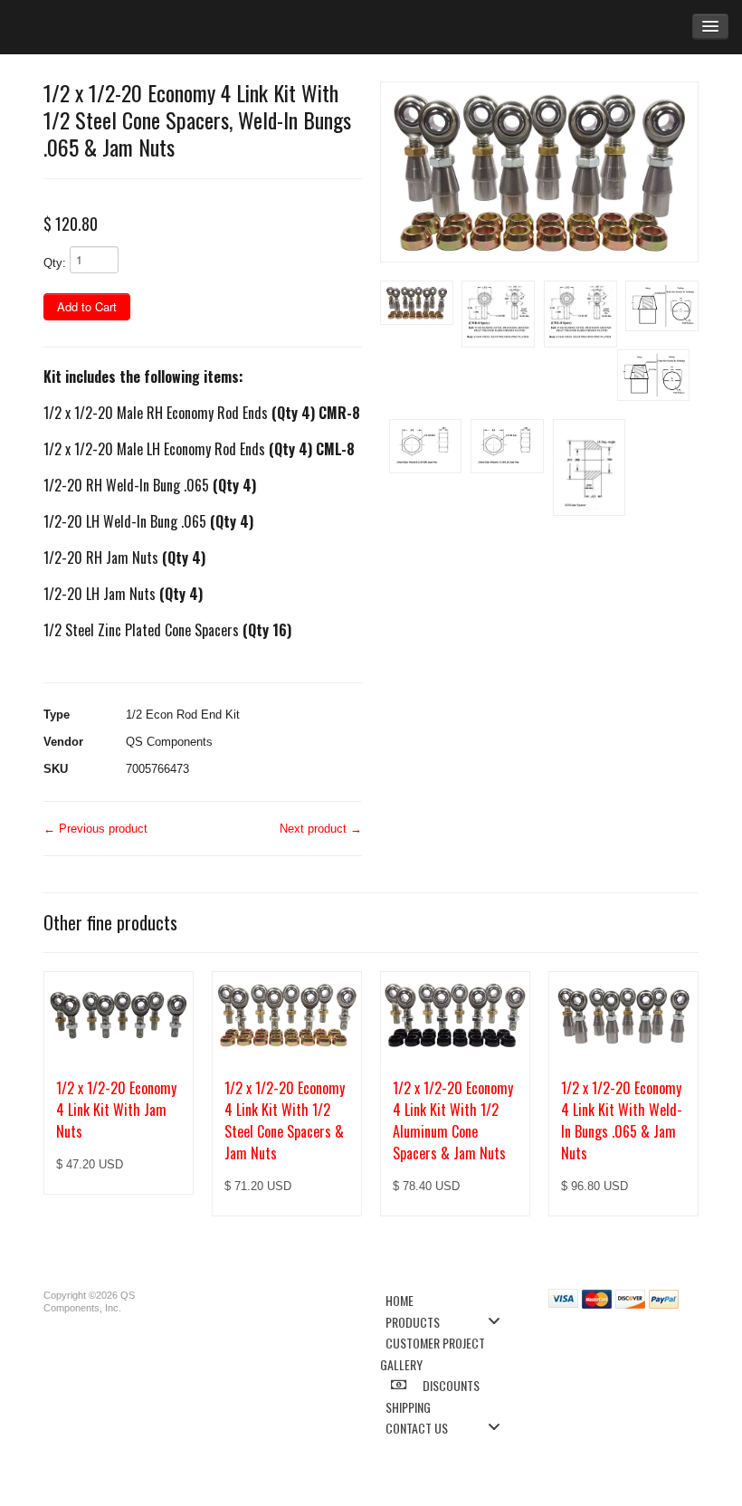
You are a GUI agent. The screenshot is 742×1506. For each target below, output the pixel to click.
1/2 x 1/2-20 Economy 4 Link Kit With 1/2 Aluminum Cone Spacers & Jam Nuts (453, 1120)
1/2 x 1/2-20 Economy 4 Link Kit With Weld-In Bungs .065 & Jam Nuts (621, 1120)
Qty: (54, 263)
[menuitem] (448, 1299)
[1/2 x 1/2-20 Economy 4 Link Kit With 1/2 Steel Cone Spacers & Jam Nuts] (286, 1015)
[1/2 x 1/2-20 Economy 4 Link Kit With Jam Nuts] (118, 1015)
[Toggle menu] (499, 1320)
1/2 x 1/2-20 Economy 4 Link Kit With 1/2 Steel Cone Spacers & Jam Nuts (284, 1120)
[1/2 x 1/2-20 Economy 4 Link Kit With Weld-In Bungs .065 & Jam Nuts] (623, 1015)
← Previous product (95, 828)
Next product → (321, 828)
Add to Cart (87, 306)
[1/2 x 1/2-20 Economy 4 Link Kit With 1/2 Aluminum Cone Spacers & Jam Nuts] (455, 1015)
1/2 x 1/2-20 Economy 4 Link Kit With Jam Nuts (116, 1109)
